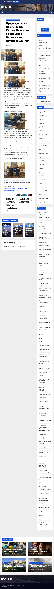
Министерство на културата (44, 362)
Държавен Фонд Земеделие (43, 284)
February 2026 (43, 134)
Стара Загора (42, 504)
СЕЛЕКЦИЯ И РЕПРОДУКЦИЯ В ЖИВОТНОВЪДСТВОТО (45, 488)
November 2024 (43, 191)
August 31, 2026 (9, 553)
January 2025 (42, 183)
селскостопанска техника (44, 494)
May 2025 (41, 168)
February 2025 (43, 179)
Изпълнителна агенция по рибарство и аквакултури (45, 317)
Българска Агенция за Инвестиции (45, 250)
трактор (41, 511)
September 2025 (43, 153)
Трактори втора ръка (45, 519)
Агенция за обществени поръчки (45, 232)
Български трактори (44, 260)
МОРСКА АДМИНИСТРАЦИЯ (44, 407)
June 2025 (41, 164)
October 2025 (42, 149)
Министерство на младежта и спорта (44, 367)
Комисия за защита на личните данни (45, 322)
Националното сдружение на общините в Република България (44, 428)
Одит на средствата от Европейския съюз (45, 451)
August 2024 (42, 202)
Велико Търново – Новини (44, 273)
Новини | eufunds (44, 438)
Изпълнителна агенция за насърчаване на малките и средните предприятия (44, 216)
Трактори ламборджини (43, 523)
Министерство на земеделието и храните (44, 356)
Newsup (21, 585)
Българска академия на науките (44, 255)
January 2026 (42, 138)
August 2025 (42, 157)
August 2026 (42, 112)
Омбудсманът (42, 456)
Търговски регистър (44, 528)
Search (40, 19)
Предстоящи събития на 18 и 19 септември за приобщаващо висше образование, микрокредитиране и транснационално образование (12, 204)
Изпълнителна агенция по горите (44, 310)
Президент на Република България (44, 471)
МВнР (40, 342)
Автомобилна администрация (13, 20)
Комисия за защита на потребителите (45, 328)
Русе (40, 482)
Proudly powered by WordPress (8, 585)
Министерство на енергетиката (44, 350)
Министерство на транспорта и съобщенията (44, 380)
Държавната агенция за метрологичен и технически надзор (45, 290)
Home (51, 586)
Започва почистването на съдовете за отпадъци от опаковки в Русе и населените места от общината (45, 45)
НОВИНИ (6, 7)
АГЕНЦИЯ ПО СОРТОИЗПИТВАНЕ (44, 237)
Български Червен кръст (44, 264)
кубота (40, 338)
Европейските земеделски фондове (45, 296)
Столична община (44, 507)
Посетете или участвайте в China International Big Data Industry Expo (24, 200)
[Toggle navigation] (26, 12)
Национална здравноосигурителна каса (45, 420)
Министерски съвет (44, 345)
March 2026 (42, 130)
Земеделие (42, 306)
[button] (49, 12)
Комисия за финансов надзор (45, 333)
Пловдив (41, 460)
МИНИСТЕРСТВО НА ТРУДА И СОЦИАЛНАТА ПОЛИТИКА (45, 388)
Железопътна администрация (43, 301)
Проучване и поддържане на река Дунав (45, 477)
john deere (41, 222)
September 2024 (43, 198)
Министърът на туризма (43, 402)
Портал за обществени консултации (42, 465)
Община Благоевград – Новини (45, 442)
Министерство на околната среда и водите (44, 374)
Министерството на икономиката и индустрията (44, 396)
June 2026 (41, 119)
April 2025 (41, 172)
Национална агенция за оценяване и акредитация (45, 413)
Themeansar (4, 586)
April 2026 (41, 127)
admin (16, 553)
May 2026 (41, 123)
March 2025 (42, 175)
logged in (12, 246)
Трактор (41, 515)
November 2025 (43, 145)
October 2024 (42, 194)
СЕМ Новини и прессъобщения (43, 499)
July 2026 (41, 115)
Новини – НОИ (43, 434)
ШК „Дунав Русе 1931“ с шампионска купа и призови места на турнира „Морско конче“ (45, 88)
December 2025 (43, 142)
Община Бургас (43, 447)
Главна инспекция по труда (45, 278)
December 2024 (43, 187)
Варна (40, 269)
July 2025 (41, 160)
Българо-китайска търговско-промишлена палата (44, 244)
